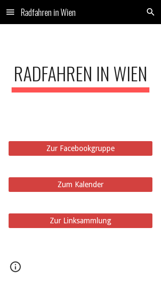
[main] (80, 77)
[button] (10, 12)
